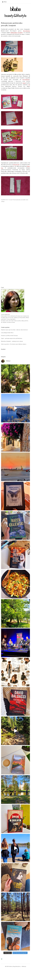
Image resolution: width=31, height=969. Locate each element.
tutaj (24, 83)
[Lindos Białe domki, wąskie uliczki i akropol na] (15, 437)
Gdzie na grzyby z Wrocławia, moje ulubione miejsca (13, 344)
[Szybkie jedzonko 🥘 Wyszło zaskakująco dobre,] (15, 584)
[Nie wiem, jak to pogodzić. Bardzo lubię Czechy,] (15, 789)
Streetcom (16, 164)
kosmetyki (17, 199)
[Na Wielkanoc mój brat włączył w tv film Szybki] (15, 907)
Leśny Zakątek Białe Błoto (7, 332)
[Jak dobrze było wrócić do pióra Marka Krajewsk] (15, 525)
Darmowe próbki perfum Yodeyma (9, 335)
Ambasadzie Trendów (16, 32)
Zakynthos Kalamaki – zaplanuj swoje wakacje (12, 341)
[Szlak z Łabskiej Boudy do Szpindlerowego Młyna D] (15, 730)
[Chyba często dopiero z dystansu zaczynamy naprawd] (15, 848)
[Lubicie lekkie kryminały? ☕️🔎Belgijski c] (15, 760)
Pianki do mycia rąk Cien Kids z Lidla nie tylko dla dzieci (14, 329)
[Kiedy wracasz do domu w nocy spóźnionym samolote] (15, 466)
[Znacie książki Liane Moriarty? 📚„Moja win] (15, 936)
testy (27, 199)
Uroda (10, 199)
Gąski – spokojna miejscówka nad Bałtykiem (11, 338)
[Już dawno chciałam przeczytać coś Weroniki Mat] (15, 496)
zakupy (2, 201)
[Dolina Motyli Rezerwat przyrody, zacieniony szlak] (15, 378)
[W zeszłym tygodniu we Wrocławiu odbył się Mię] (15, 642)
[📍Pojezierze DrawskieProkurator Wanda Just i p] (15, 554)
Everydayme (26, 31)
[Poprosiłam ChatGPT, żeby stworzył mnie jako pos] (15, 672)
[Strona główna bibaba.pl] (15, 12)
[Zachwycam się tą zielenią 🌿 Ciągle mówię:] (15, 613)
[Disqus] (15, 223)
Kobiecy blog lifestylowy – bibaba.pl (17, 966)
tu (29, 84)
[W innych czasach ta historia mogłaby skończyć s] (15, 877)
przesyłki (23, 199)
